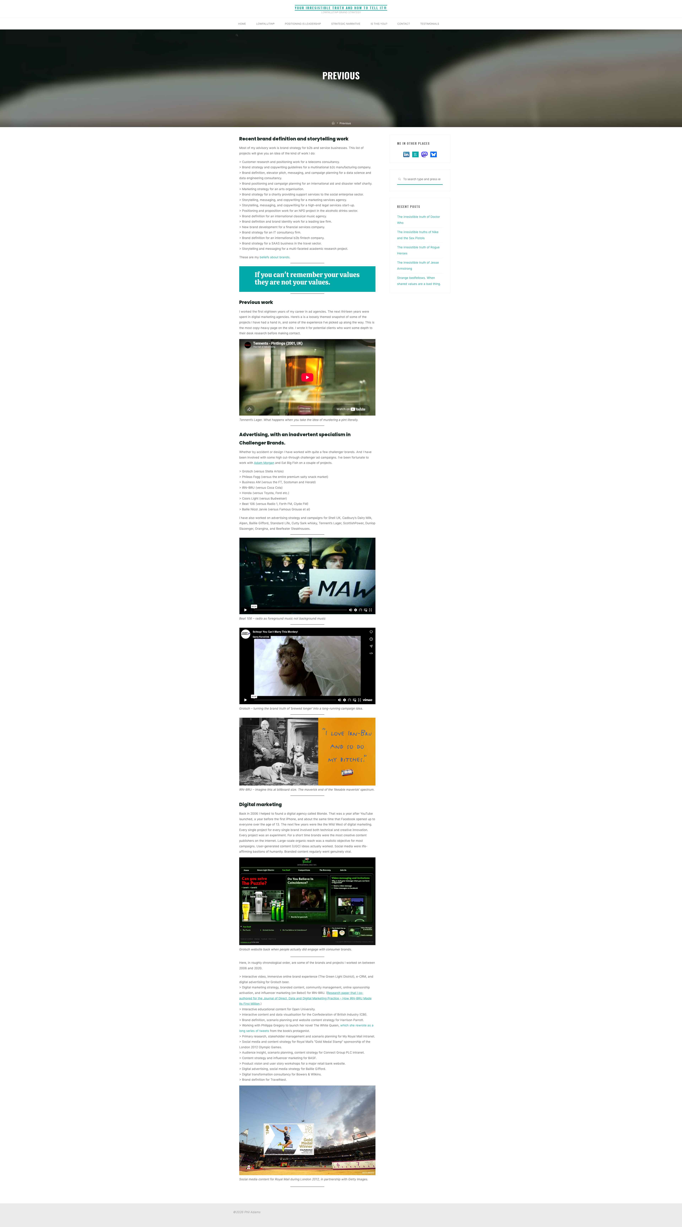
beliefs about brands (274, 257)
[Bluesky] (433, 154)
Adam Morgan (264, 463)
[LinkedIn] (406, 154)
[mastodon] (424, 154)
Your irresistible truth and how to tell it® (341, 7)
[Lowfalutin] (415, 154)
